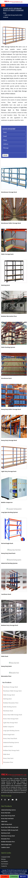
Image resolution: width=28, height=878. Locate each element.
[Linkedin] (17, 800)
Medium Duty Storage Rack (9, 625)
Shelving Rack (5, 285)
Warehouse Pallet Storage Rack (11, 223)
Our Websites (4, 861)
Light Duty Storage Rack (8, 471)
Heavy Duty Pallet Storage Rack (11, 409)
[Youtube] (13, 800)
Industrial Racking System (9, 563)
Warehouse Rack (6, 378)
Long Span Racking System (9, 512)
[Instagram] (5, 800)
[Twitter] (9, 800)
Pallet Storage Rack (7, 254)
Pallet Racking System (8, 347)
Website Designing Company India (17, 873)
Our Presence (4, 864)
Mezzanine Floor (6, 676)
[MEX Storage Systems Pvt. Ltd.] (13, 1)
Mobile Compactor (7, 502)
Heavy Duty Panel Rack (8, 553)
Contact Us (4, 866)
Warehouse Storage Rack (9, 192)
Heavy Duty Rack (6, 666)
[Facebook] (2, 800)
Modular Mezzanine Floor (9, 316)
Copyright (4, 870)
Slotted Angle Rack (7, 543)
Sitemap (3, 859)
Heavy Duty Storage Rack (9, 440)
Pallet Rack (4, 656)
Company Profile (5, 857)
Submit (5, 155)
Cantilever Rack (6, 594)
